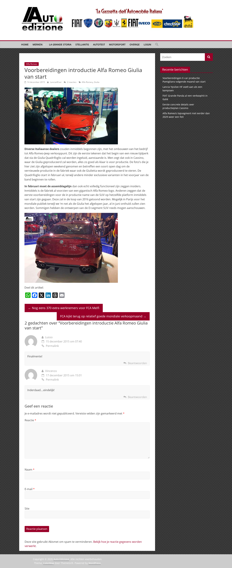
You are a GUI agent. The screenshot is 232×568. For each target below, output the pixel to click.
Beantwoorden (137, 363)
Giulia (96, 82)
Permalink (52, 346)
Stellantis (82, 44)
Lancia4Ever (56, 82)
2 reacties (71, 82)
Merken (37, 44)
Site (27, 508)
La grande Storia (60, 44)
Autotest (99, 44)
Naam (29, 469)
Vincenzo (51, 371)
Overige (135, 44)
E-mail (30, 489)
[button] (157, 44)
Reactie (30, 420)
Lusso (49, 337)
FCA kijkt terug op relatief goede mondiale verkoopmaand (103, 316)
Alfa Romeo (31, 64)
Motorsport (117, 44)
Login (147, 44)
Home (25, 44)
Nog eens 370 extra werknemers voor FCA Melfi (63, 308)
